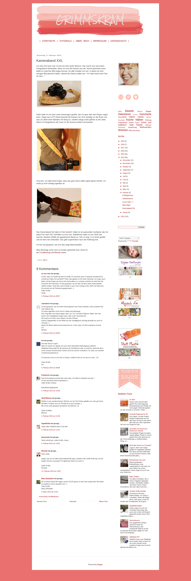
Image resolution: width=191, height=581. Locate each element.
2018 (123, 144)
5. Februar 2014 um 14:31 (50, 443)
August (125, 173)
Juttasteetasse (127, 198)
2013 (123, 216)
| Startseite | (49, 41)
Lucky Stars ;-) (127, 202)
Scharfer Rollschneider (137, 491)
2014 (123, 157)
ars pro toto (45, 273)
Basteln (129, 110)
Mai (124, 183)
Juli (124, 176)
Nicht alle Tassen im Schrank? (140, 445)
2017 (123, 148)
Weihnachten (145, 127)
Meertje (57, 252)
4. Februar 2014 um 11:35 (50, 416)
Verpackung (132, 127)
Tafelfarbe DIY (134, 537)
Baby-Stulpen (134, 476)
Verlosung (121, 127)
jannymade (45, 437)
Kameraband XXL (128, 208)
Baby (120, 111)
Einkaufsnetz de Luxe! (137, 460)
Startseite (72, 501)
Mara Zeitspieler (47, 478)
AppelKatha (45, 423)
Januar (125, 212)
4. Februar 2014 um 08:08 (50, 368)
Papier (137, 122)
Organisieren (122, 122)
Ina (42, 340)
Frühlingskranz (127, 195)
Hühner (148, 117)
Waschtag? (126, 205)
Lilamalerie (45, 303)
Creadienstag (45, 252)
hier (64, 232)
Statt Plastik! (136, 125)
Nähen (45, 260)
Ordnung (148, 120)
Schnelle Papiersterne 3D (138, 414)
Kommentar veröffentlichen (49, 496)
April (124, 186)
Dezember (127, 160)
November (127, 163)
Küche (130, 119)
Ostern (131, 122)
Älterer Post (103, 501)
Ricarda (44, 451)
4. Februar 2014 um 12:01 (50, 430)
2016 (123, 151)
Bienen (140, 111)
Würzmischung (134, 130)
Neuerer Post (42, 501)
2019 (123, 141)
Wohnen (123, 130)
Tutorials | (66, 41)
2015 (123, 154)
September (127, 170)
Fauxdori (135, 114)
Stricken (148, 125)
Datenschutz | (120, 41)
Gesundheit (122, 117)
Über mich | (83, 41)
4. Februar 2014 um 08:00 (50, 333)
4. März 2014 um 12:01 (49, 492)
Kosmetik (121, 120)
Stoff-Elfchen (46, 398)
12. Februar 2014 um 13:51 (51, 471)
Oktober (126, 167)
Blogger (148, 111)
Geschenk (145, 114)
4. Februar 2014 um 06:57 (50, 296)
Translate (135, 241)
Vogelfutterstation (135, 506)
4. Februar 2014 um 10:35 (50, 391)
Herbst (141, 117)
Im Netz (132, 399)
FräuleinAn (45, 375)
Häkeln (132, 117)
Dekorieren (124, 114)
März (125, 189)
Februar (126, 192)
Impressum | (101, 41)
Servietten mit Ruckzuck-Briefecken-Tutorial (138, 430)
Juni (124, 180)
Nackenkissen (134, 520)
